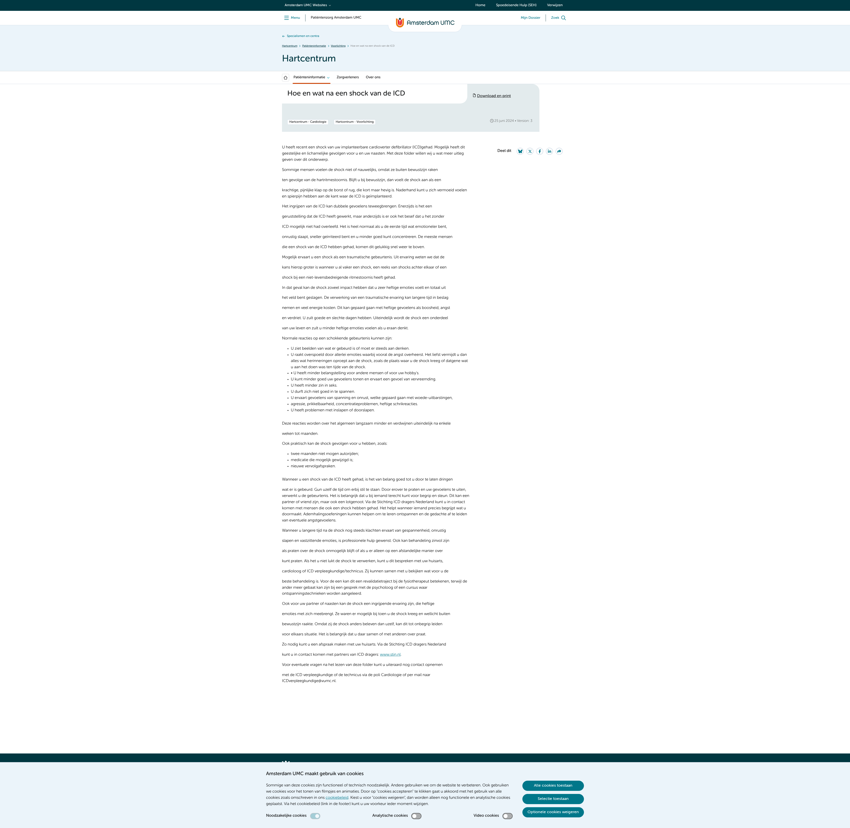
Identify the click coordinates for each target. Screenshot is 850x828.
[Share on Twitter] (529, 151)
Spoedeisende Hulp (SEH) (516, 5)
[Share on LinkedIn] (549, 151)
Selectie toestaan (553, 799)
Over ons (373, 77)
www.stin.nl (390, 655)
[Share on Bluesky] (520, 151)
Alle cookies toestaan (553, 786)
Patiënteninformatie (314, 46)
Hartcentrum (289, 46)
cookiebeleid (337, 798)
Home (480, 5)
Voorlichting (338, 46)
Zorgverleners (348, 77)
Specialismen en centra (303, 36)
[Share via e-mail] (559, 151)
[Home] (285, 77)
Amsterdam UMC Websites (306, 5)
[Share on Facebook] (539, 151)
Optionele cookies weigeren (553, 812)
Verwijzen (555, 5)
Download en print (494, 96)
